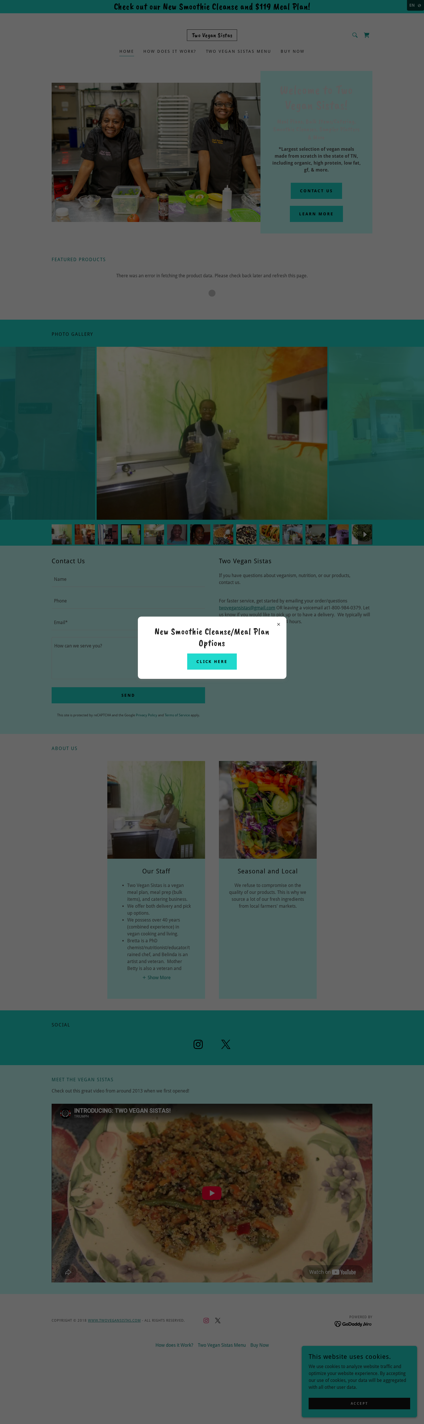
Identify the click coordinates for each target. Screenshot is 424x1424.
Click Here (212, 661)
